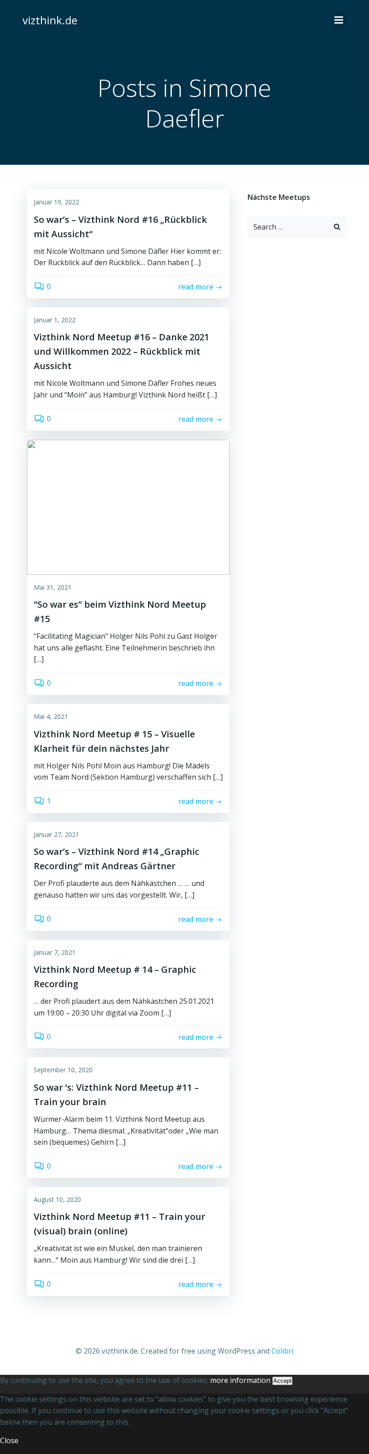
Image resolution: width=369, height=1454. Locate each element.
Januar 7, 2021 (55, 952)
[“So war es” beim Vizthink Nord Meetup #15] (128, 506)
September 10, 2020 (63, 1070)
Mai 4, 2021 (51, 716)
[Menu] (338, 20)
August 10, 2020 (57, 1199)
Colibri (282, 1351)
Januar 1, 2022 (55, 320)
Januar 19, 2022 (56, 202)
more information (240, 1380)
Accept (282, 1380)
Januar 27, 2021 (56, 834)
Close (9, 1440)
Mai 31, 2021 (53, 587)
